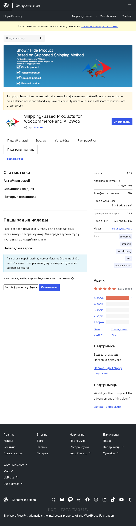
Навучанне (77, 434)
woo (128, 258)
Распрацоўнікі (79, 447)
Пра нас (9, 434)
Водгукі (41, 140)
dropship (126, 244)
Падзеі (107, 440)
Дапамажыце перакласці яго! (99, 26)
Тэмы (40, 440)
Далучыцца (111, 434)
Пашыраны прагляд (20, 149)
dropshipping (124, 251)
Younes (38, 127)
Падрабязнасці (17, 140)
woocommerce (123, 265)
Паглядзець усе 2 (122, 228)
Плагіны (42, 447)
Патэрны (43, 453)
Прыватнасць (13, 453)
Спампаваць (122, 121)
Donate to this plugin (107, 406)
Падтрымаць (113, 447)
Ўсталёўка (62, 140)
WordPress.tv (80, 453)
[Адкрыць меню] (130, 5)
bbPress (11, 477)
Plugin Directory (13, 16)
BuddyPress (13, 484)
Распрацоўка (87, 140)
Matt (8, 471)
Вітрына (42, 434)
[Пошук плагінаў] (41, 38)
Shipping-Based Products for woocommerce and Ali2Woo (53, 119)
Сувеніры (111, 453)
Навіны (8, 440)
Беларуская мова (24, 500)
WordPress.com (16, 465)
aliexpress (125, 236)
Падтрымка (15, 158)
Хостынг (9, 447)
